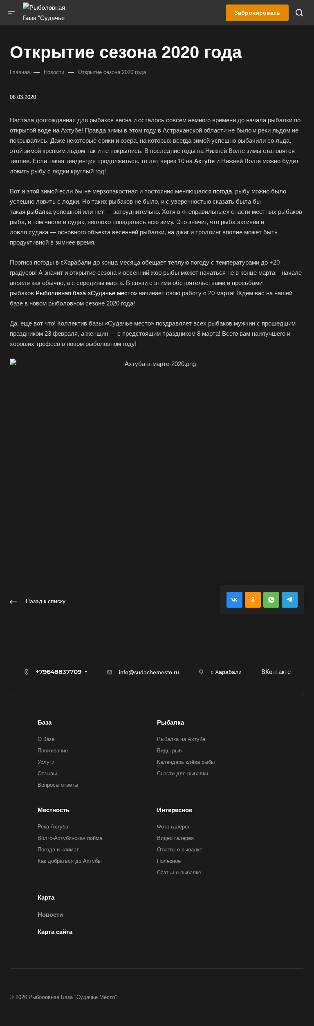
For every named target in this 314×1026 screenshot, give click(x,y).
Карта (46, 897)
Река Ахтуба (53, 827)
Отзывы (47, 773)
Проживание (53, 751)
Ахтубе (204, 160)
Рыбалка (170, 722)
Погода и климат (58, 849)
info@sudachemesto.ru (149, 672)
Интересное (174, 809)
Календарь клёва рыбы (186, 762)
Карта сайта (55, 931)
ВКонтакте (276, 671)
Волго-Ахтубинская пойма (70, 838)
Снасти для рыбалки (182, 773)
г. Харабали (226, 672)
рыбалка (39, 211)
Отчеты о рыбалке (179, 849)
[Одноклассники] (253, 600)
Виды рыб (169, 751)
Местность (54, 809)
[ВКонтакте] (234, 600)
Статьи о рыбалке (179, 872)
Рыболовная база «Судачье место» (86, 293)
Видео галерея (175, 838)
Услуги (46, 762)
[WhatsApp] (271, 600)
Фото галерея (174, 827)
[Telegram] (290, 600)
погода (222, 191)
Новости (50, 914)
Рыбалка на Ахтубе (181, 739)
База (45, 722)
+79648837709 (58, 672)
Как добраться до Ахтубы (69, 861)
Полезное (169, 861)
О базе (46, 739)
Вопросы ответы (58, 785)
